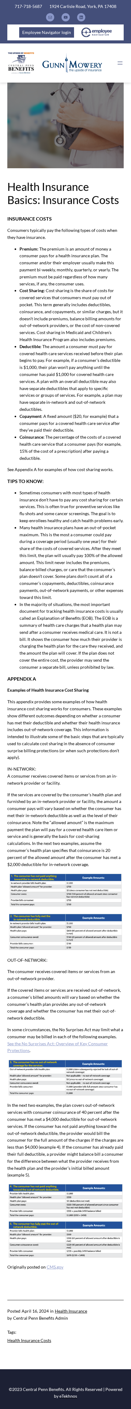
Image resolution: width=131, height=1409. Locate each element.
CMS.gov (55, 1267)
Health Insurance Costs (29, 1340)
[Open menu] (120, 63)
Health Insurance (71, 1311)
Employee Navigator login (46, 32)
